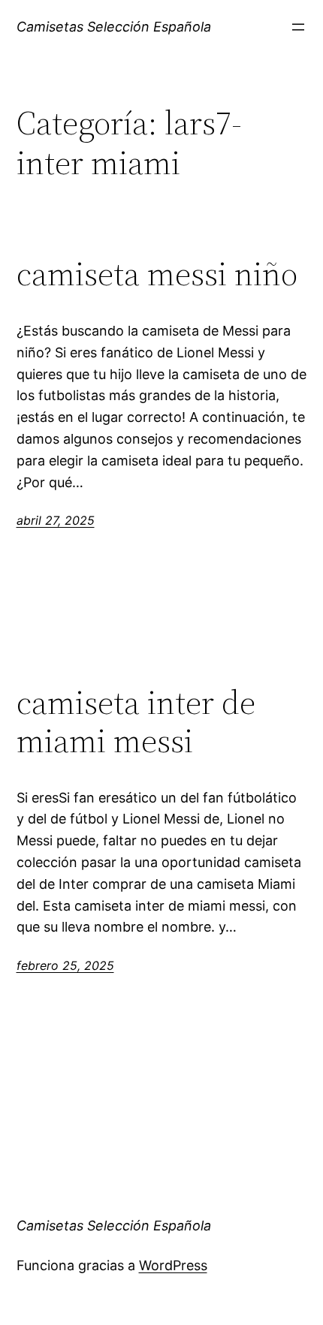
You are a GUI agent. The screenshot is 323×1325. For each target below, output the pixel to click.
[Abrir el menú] (298, 27)
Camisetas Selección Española (114, 27)
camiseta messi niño (157, 274)
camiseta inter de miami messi (136, 722)
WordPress (173, 1265)
